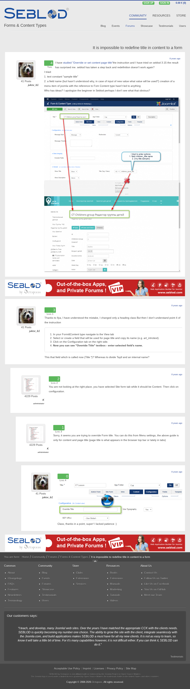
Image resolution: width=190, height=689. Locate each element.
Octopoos (97, 682)
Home (25, 556)
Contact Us (150, 572)
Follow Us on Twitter (156, 578)
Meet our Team (153, 594)
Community (38, 556)
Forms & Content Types (25, 25)
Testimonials (177, 656)
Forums (52, 556)
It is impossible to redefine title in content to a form (137, 47)
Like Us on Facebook (156, 583)
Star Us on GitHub (155, 589)
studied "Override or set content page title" (88, 62)
